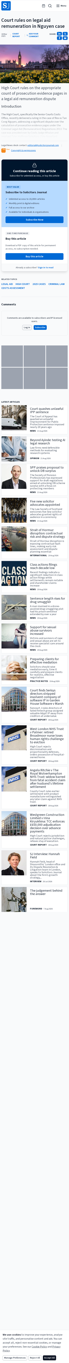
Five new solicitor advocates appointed (45, 503)
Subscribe (40, 327)
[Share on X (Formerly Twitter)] (65, 34)
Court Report (16, 35)
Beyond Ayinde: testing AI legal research (47, 442)
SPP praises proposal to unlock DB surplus (47, 469)
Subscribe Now (34, 220)
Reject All (35, 1358)
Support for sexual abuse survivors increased (43, 630)
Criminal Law (56, 284)
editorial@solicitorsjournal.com (43, 145)
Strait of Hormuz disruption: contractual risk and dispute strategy (47, 533)
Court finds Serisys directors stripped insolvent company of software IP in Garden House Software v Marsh (46, 697)
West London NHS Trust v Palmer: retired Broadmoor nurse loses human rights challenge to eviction (47, 736)
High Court (23, 284)
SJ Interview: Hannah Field (45, 856)
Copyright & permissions (23, 150)
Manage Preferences (15, 1358)
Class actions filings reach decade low (43, 566)
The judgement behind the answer (46, 892)
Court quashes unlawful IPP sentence (46, 410)
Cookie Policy (39, 1347)
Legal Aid (7, 284)
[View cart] (43, 5)
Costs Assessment (13, 288)
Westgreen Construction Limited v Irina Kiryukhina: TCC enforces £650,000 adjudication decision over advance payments (47, 823)
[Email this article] (65, 38)
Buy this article (34, 256)
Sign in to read (45, 267)
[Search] (50, 5)
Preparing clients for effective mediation (44, 661)
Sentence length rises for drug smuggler (47, 600)
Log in (27, 327)
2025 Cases (39, 284)
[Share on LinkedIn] (59, 34)
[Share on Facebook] (59, 38)
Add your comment (34, 35)
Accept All (49, 1358)
